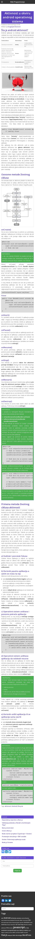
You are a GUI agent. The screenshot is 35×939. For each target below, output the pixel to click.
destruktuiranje (4, 922)
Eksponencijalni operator (18, 922)
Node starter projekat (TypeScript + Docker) (17, 834)
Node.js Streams (7, 842)
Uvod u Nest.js (7, 831)
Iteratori (11, 927)
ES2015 (28, 922)
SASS (14, 932)
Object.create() (4, 932)
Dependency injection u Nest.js (12, 820)
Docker (10, 922)
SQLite (18, 932)
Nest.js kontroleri (8, 828)
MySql (18, 930)
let (25, 927)
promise (10, 932)
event (31, 922)
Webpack (9, 935)
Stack (21, 932)
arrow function (25, 918)
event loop (4, 924)
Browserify (17, 920)
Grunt (19, 924)
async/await (4, 920)
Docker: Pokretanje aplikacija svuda (13, 839)
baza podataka (10, 920)
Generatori (12, 924)
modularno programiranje (8, 930)
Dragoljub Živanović (14, 27)
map (28, 928)
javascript (19, 927)
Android (14, 806)
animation (19, 918)
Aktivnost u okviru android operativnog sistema (17, 17)
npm (30, 930)
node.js (26, 930)
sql (16, 932)
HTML (7, 928)
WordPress (26, 935)
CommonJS (25, 920)
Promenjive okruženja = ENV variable (14, 836)
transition (25, 932)
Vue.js (4, 934)
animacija (13, 918)
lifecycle (20, 806)
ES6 (25, 922)
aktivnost (8, 806)
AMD (2, 918)
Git (17, 924)
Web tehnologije (17, 935)
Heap (22, 924)
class (21, 920)
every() (8, 924)
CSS (29, 920)
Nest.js (22, 930)
